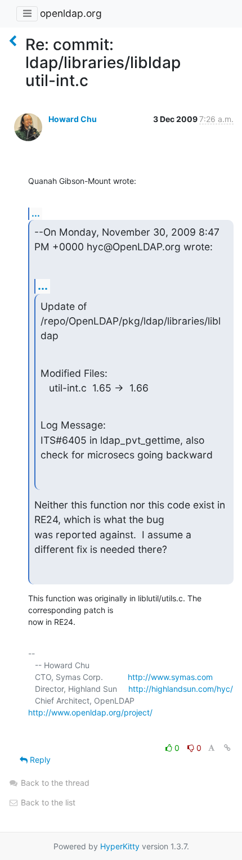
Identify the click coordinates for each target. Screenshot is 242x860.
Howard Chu (72, 119)
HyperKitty (120, 846)
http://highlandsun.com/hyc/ (180, 689)
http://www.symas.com (170, 677)
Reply (39, 759)
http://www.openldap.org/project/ (90, 712)
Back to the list (47, 802)
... (36, 213)
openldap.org (71, 13)
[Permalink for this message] (227, 748)
